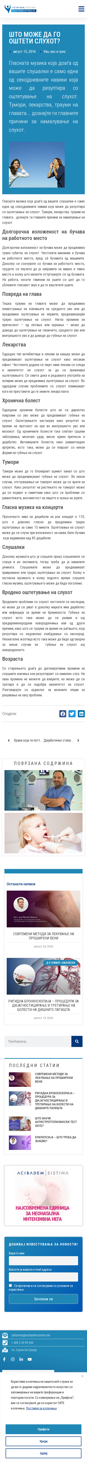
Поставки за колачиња (41, 1408)
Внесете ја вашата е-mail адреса (30, 1270)
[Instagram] (13, 1359)
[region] (43, 1417)
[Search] (77, 1041)
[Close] (82, 1376)
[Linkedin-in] (21, 1359)
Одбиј (43, 1453)
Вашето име (17, 1253)
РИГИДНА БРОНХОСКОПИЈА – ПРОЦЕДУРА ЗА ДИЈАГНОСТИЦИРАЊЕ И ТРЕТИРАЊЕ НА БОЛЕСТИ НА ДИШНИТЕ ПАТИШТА (43, 1005)
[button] (62, 713)
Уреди (43, 1441)
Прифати (43, 1429)
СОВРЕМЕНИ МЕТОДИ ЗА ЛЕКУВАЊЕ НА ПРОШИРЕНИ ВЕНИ (43, 936)
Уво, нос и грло (55, 51)
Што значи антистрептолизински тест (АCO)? (56, 1122)
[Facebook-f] (4, 1359)
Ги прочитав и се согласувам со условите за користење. (41, 1288)
